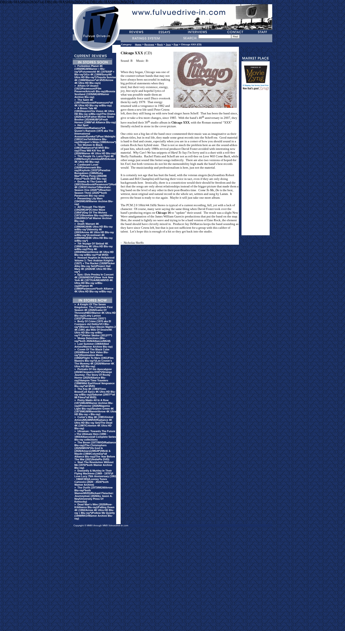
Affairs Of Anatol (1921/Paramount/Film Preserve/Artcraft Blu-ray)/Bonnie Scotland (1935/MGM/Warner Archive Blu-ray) (94, 91)
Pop (176, 44)
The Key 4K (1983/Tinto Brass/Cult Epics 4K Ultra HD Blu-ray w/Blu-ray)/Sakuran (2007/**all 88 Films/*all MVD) (95, 393)
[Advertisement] (256, 164)
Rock (160, 44)
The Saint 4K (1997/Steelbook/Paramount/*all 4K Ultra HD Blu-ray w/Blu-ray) (93, 102)
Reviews (149, 44)
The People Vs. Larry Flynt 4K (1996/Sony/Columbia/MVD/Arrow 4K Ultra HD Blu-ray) (94, 159)
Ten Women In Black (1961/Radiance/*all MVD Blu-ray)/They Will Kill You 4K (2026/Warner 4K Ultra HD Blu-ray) (95, 149)
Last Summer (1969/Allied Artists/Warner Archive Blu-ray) (93, 345)
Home (138, 44)
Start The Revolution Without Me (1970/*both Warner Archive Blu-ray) (94, 465)
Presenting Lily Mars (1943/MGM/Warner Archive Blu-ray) (93, 201)
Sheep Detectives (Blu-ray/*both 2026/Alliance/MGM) (92, 339)
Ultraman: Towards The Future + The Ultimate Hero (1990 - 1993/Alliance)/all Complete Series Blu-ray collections (95, 435)
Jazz (168, 44)
